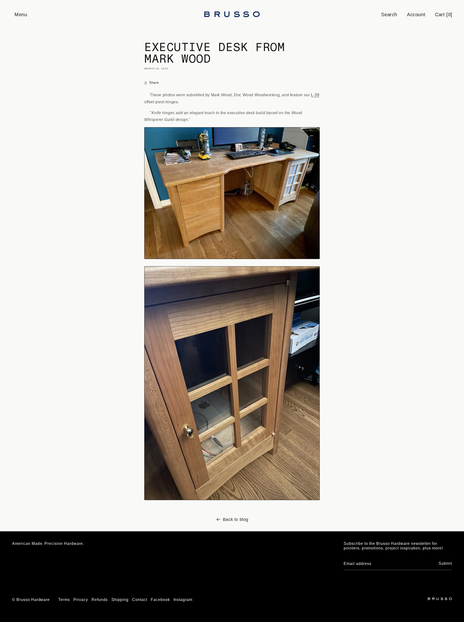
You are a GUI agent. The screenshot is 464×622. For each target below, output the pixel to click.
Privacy (80, 600)
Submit (445, 563)
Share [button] (154, 82)
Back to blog (235, 519)
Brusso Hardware (33, 600)
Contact (139, 600)
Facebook (160, 600)
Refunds (100, 600)
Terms (64, 600)
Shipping (120, 600)
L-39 (315, 95)
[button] (20, 14)
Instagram (183, 600)
